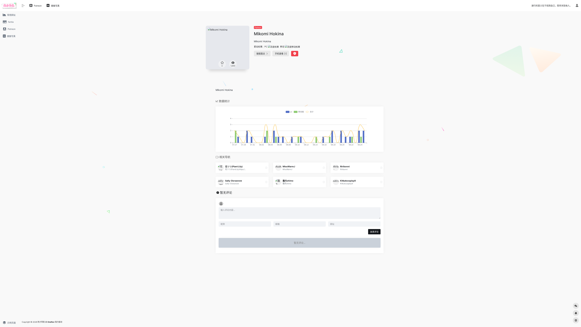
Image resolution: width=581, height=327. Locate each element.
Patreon (258, 27)
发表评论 (374, 231)
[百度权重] (273, 46)
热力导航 (41, 322)
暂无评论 (226, 193)
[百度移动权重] (292, 46)
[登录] (577, 6)
